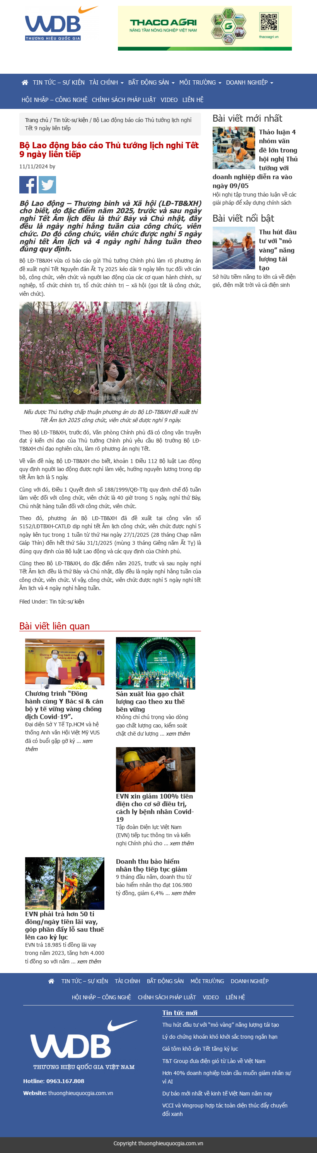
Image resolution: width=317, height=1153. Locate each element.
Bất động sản (165, 981)
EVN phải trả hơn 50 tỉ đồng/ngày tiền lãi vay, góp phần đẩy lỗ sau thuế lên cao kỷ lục (64, 925)
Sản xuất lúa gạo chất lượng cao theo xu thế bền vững (150, 701)
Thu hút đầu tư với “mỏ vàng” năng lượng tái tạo (278, 249)
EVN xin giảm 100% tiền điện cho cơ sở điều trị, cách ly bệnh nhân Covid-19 (155, 807)
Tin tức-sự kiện (66, 601)
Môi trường (207, 981)
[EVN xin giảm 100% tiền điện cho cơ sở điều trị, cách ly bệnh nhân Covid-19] (155, 769)
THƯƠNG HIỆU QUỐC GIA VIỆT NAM (65, 26)
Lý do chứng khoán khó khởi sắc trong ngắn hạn (220, 1036)
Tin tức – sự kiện (84, 981)
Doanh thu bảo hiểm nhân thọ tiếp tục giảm (151, 865)
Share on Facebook (28, 184)
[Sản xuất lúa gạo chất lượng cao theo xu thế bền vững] (155, 663)
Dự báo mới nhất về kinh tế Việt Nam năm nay (217, 1093)
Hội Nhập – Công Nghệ (101, 997)
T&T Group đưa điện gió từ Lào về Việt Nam (214, 1061)
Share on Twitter (47, 184)
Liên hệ (235, 997)
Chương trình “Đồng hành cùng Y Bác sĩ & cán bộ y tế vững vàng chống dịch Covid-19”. (64, 704)
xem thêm (178, 733)
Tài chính (127, 981)
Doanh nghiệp (250, 981)
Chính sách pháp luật (167, 997)
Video (211, 997)
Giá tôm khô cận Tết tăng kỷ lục (200, 1048)
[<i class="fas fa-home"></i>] (25, 82)
